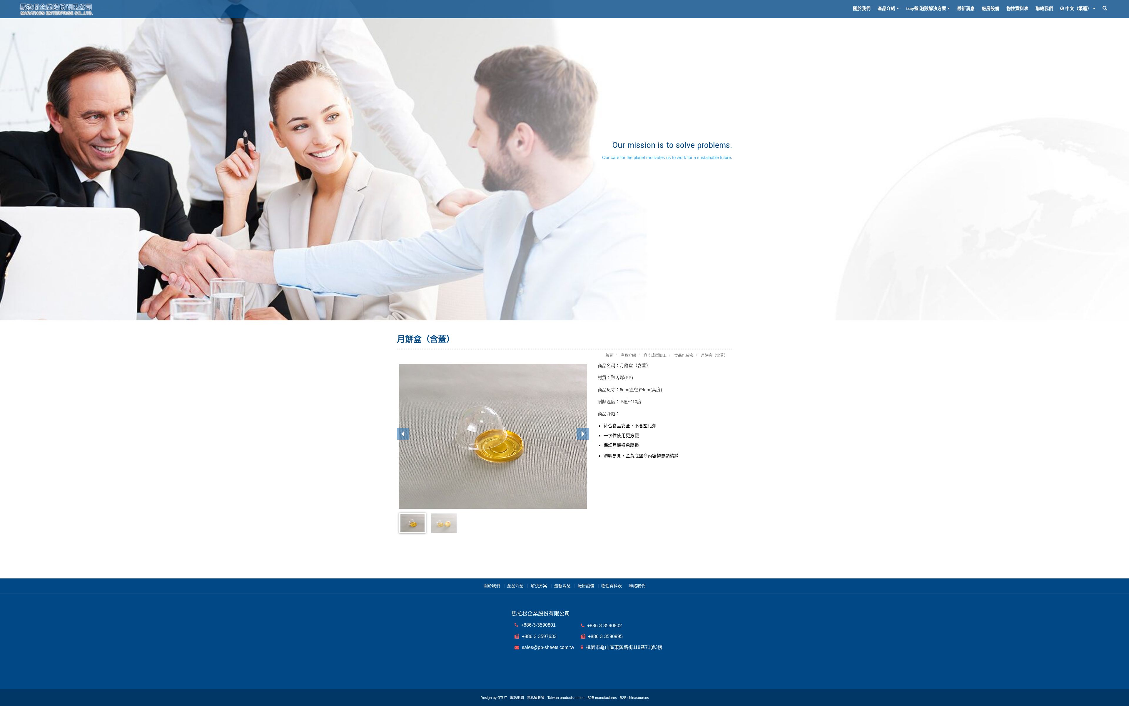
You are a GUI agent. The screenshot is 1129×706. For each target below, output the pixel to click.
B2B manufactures (602, 698)
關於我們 (862, 8)
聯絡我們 (1044, 8)
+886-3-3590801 (538, 625)
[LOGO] (152, 9)
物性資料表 (1017, 8)
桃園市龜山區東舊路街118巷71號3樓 (623, 647)
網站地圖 (517, 698)
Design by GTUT (493, 698)
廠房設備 (990, 8)
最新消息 (966, 8)
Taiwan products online (565, 698)
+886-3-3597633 (539, 636)
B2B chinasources (634, 698)
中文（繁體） (1078, 8)
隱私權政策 (536, 698)
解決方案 (539, 585)
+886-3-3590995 (605, 636)
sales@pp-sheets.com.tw (547, 647)
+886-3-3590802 (604, 625)
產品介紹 (515, 585)
